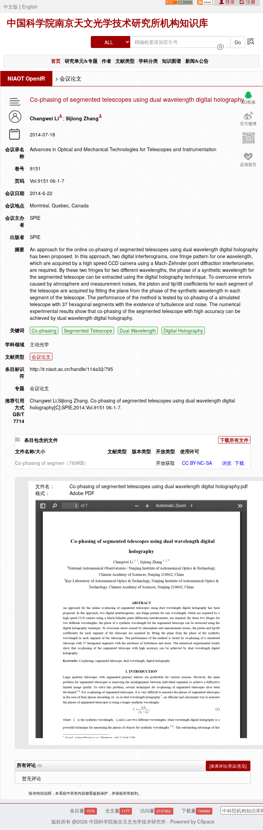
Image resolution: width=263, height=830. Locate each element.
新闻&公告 (197, 61)
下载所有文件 (234, 439)
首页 (56, 61)
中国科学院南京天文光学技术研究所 (127, 821)
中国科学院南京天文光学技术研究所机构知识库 (107, 23)
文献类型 (125, 61)
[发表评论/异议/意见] (228, 766)
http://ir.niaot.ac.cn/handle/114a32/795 (71, 368)
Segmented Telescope (88, 330)
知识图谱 (171, 61)
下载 (239, 462)
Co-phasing (44, 330)
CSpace (205, 821)
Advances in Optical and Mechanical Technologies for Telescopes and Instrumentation (123, 149)
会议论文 (71, 78)
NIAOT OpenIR (26, 78)
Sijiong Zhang (82, 118)
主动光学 (39, 344)
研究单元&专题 (81, 61)
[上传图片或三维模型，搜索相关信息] (220, 46)
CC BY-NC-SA (197, 462)
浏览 (226, 462)
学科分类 (148, 61)
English (30, 6)
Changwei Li (44, 118)
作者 (106, 61)
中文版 (10, 6)
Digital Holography (183, 330)
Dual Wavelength (138, 330)
